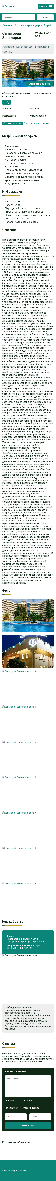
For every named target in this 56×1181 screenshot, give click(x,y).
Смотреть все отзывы (36, 123)
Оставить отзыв (12, 123)
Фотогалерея (42, 46)
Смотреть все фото (39, 83)
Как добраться (24, 46)
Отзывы (8, 51)
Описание (8, 46)
